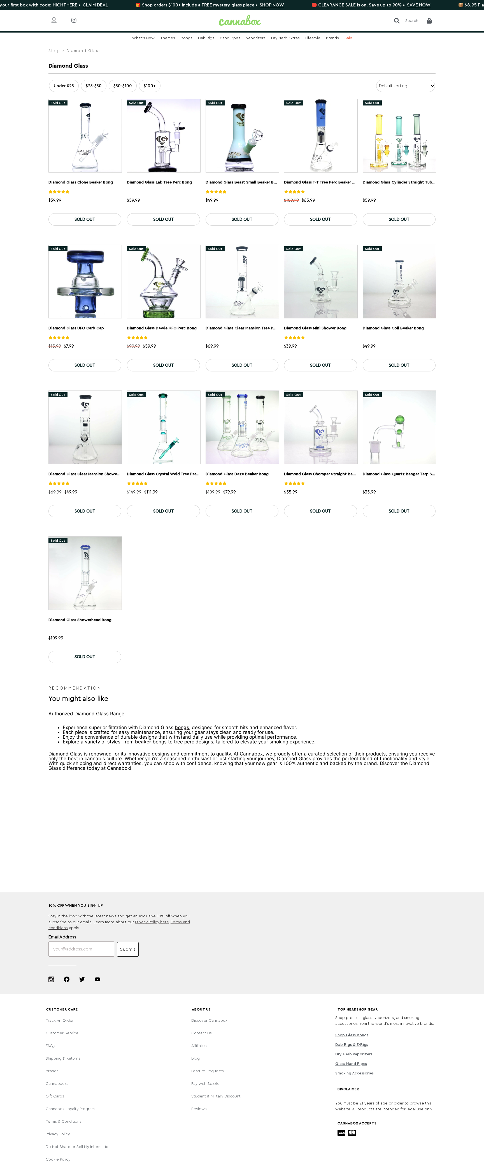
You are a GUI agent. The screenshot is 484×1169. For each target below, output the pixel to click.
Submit (128, 949)
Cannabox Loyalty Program (70, 1109)
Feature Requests (207, 1071)
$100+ (150, 86)
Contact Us (201, 1033)
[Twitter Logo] (82, 979)
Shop (54, 51)
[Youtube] (97, 979)
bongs (182, 727)
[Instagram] (51, 979)
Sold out (85, 219)
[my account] (58, 20)
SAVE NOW (382, 5)
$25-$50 (94, 86)
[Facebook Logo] (66, 979)
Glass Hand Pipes (351, 1064)
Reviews (199, 1109)
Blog (195, 1058)
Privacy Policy (58, 1134)
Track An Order (60, 1021)
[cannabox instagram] (78, 20)
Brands (52, 1071)
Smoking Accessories (354, 1073)
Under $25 (64, 86)
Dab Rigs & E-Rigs (351, 1045)
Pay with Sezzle (205, 1084)
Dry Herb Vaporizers (353, 1054)
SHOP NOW (236, 5)
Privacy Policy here (152, 922)
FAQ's (51, 1046)
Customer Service (62, 1033)
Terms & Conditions (64, 1122)
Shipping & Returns (63, 1058)
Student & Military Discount (216, 1096)
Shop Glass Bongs (351, 1035)
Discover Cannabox (209, 1021)
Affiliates (199, 1046)
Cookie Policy (58, 1159)
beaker (143, 741)
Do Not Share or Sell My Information (78, 1147)
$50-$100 (122, 86)
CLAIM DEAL (59, 5)
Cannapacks (57, 1084)
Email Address (62, 937)
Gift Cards (55, 1096)
